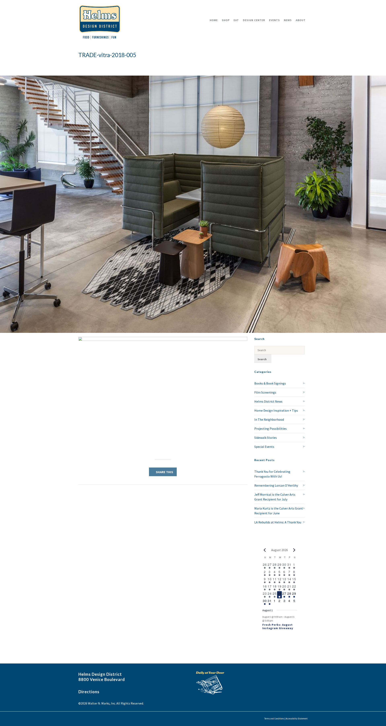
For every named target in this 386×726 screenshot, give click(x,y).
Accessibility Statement (297, 718)
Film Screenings (265, 392)
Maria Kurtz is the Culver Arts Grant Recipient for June (278, 510)
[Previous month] (264, 550)
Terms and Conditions (274, 718)
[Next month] (294, 550)
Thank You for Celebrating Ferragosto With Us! (272, 474)
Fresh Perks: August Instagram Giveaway (277, 626)
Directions (88, 691)
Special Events (264, 447)
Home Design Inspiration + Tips (276, 410)
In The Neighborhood (269, 419)
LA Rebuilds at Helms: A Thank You (277, 522)
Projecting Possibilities (270, 429)
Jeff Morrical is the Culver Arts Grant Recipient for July (274, 496)
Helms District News (268, 401)
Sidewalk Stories (265, 438)
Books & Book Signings (270, 383)
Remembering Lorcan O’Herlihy (276, 485)
